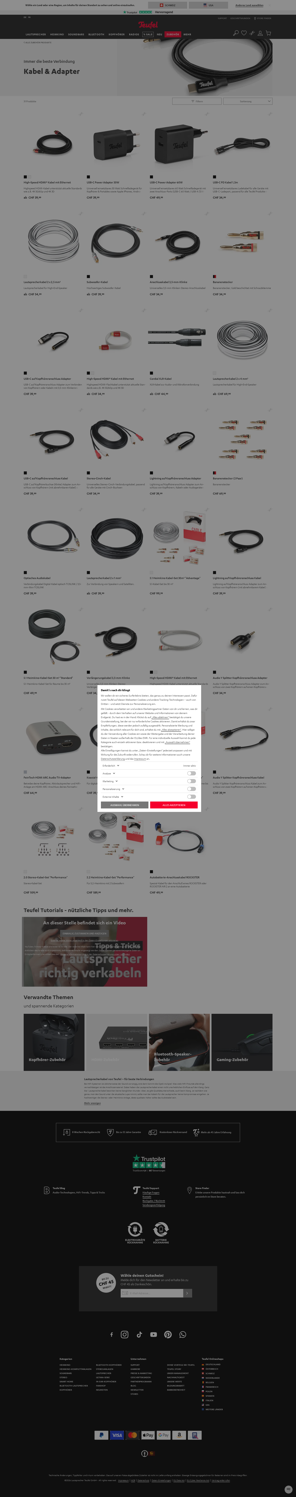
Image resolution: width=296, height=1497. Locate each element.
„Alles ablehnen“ (160, 717)
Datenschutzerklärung (113, 758)
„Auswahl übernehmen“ (177, 742)
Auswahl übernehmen (124, 805)
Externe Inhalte (111, 796)
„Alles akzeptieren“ (171, 729)
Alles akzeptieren (174, 805)
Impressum (140, 758)
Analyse (107, 773)
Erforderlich (109, 765)
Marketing (108, 781)
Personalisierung (111, 788)
